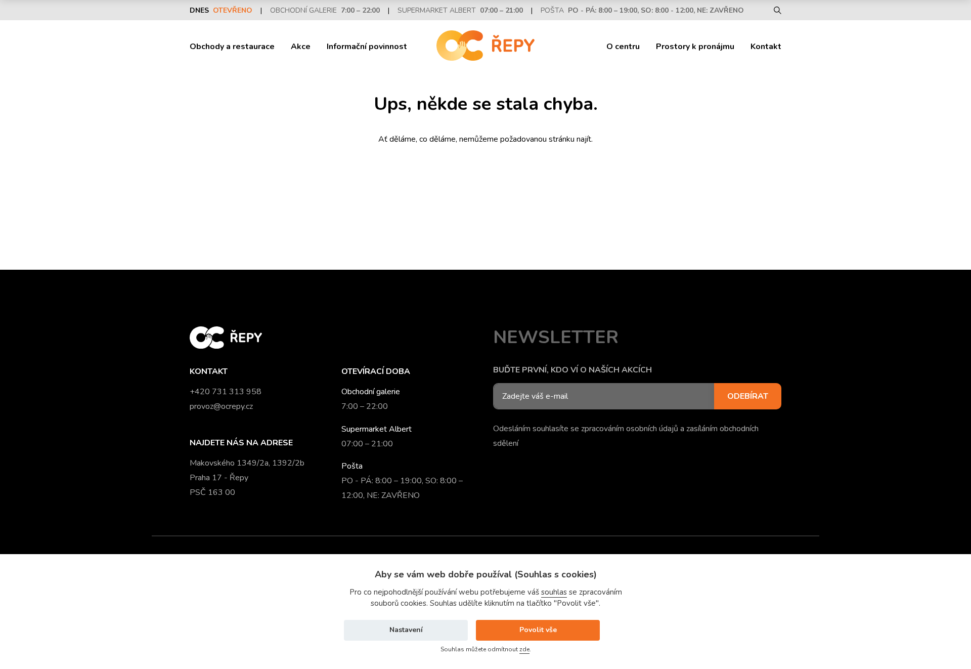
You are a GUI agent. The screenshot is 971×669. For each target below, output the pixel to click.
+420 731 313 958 (225, 391)
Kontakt (766, 46)
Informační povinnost (367, 46)
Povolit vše (538, 630)
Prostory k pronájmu (695, 46)
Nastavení (406, 630)
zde (524, 649)
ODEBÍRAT (747, 396)
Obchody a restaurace (232, 46)
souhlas (554, 592)
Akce (301, 46)
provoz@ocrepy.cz (221, 406)
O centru (623, 46)
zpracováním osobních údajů (629, 428)
